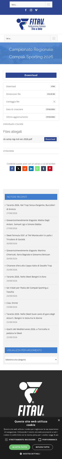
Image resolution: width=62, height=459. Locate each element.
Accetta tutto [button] (19, 447)
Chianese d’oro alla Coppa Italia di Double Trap (29, 265)
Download (31, 75)
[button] (31, 454)
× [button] (59, 420)
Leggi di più (53, 435)
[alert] (31, 438)
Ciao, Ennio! (12, 303)
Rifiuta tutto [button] (42, 447)
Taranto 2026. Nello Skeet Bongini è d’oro (26, 276)
